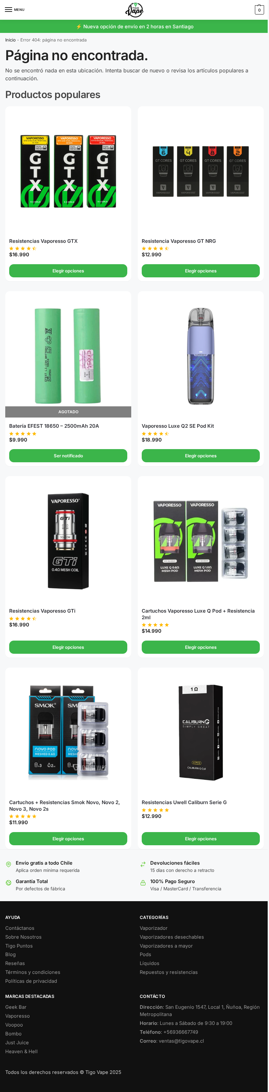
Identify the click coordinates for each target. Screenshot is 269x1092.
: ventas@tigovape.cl (169, 1031)
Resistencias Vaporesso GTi (42, 603)
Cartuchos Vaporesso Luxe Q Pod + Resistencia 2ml (196, 606)
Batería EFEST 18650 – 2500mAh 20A (54, 421)
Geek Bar (16, 997)
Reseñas (15, 953)
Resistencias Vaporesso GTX (43, 238)
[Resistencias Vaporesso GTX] (67, 170)
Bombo (13, 1024)
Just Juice (17, 1033)
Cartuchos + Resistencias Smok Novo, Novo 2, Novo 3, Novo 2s (64, 795)
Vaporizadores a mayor (164, 936)
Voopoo (14, 1015)
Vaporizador (151, 918)
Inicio (10, 39)
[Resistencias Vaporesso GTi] (67, 535)
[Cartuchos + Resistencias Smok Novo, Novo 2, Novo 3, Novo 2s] (67, 724)
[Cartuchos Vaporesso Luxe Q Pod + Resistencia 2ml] (197, 535)
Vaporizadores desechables (169, 927)
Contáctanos (19, 918)
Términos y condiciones (32, 962)
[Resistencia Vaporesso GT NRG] (197, 170)
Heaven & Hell (21, 1042)
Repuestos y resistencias (166, 962)
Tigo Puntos (19, 936)
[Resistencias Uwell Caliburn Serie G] (197, 724)
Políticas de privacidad (31, 971)
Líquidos (147, 953)
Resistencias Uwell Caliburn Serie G (181, 792)
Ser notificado (67, 450)
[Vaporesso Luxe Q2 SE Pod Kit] (197, 352)
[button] (253, 9)
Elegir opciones (67, 268)
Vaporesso (17, 1006)
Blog (10, 945)
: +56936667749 (166, 1022)
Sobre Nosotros (23, 927)
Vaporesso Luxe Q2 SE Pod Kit (175, 421)
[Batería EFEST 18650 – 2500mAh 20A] (67, 352)
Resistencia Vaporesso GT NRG (176, 238)
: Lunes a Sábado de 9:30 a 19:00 (183, 1013)
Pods (143, 945)
